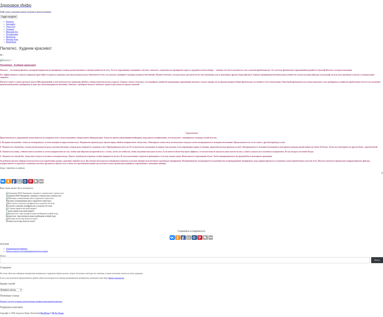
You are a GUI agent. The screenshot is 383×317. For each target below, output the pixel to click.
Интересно (11, 37)
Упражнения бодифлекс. (17, 248)
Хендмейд (10, 24)
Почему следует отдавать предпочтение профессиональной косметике (31, 301)
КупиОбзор (11, 42)
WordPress (44, 313)
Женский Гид (12, 32)
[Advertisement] (191, 109)
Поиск (3, 256)
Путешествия (12, 34)
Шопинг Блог (12, 39)
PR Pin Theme (58, 313)
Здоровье (10, 29)
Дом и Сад (10, 26)
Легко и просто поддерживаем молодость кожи (27, 251)
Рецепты (10, 21)
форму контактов (116, 278)
